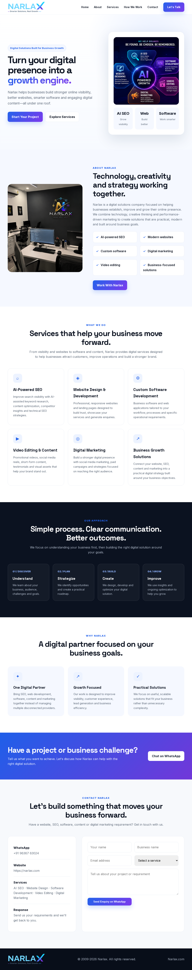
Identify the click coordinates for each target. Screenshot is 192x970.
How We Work (133, 7)
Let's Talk (173, 7)
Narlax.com (176, 959)
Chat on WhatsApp (166, 756)
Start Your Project (25, 117)
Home (85, 7)
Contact (152, 7)
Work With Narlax (110, 285)
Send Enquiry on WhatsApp (109, 901)
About (98, 7)
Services (113, 7)
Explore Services (62, 117)
